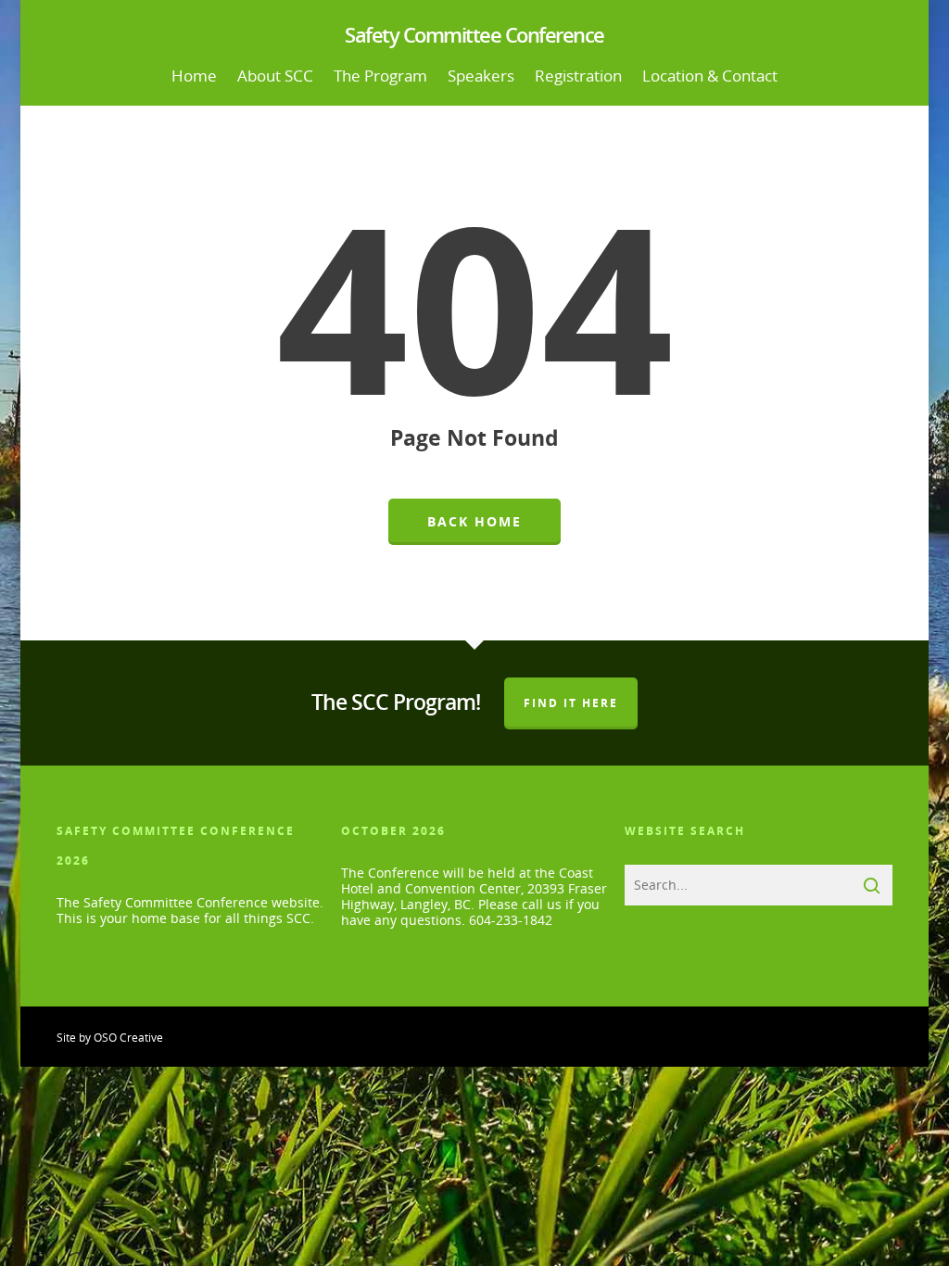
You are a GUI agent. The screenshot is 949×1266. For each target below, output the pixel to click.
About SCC (275, 75)
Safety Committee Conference (474, 34)
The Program (380, 75)
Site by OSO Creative (110, 1037)
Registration (578, 75)
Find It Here (571, 703)
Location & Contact (710, 75)
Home (194, 75)
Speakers (481, 75)
